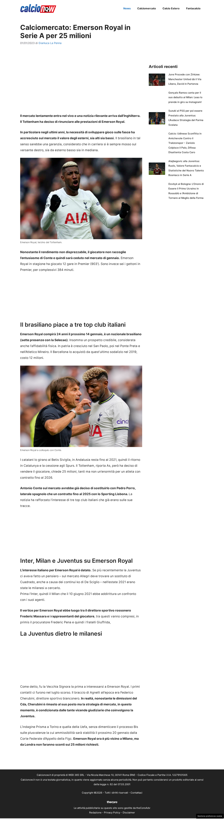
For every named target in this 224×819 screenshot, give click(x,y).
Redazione (95, 812)
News (127, 8)
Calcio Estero (171, 8)
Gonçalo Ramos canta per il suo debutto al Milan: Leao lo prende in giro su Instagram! (185, 97)
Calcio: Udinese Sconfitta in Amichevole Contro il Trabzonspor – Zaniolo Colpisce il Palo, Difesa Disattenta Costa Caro (185, 143)
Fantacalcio (193, 8)
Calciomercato (146, 8)
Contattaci (136, 792)
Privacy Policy (112, 812)
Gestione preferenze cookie (209, 816)
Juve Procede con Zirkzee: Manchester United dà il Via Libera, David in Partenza (184, 79)
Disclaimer (129, 812)
